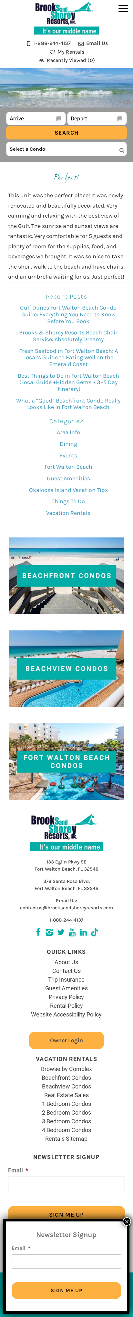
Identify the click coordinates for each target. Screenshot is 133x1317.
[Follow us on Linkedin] (83, 933)
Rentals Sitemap (66, 1138)
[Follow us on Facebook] (38, 933)
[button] (123, 37)
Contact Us (66, 971)
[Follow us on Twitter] (49, 933)
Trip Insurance (66, 979)
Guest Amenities (68, 478)
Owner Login (66, 1040)
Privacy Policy (66, 997)
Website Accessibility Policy (66, 1014)
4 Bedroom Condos (66, 1130)
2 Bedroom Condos (66, 1112)
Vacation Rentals (68, 512)
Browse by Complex (66, 1069)
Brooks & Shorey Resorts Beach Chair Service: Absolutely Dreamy (68, 336)
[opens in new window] (94, 933)
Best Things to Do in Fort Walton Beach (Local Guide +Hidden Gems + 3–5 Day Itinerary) (68, 382)
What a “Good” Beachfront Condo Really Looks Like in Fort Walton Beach (68, 404)
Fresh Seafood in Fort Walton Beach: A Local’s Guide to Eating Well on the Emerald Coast (68, 357)
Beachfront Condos (66, 1077)
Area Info (68, 432)
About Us (66, 962)
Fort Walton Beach (68, 466)
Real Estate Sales (66, 1095)
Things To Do (68, 501)
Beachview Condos (66, 1086)
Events (68, 455)
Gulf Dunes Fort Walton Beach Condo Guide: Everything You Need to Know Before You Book (68, 314)
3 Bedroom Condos (66, 1121)
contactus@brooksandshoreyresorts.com (66, 908)
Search (67, 132)
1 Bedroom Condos (66, 1104)
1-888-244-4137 (66, 920)
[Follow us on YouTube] (72, 933)
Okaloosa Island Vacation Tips (68, 490)
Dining (68, 443)
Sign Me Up (66, 1214)
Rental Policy (66, 1005)
